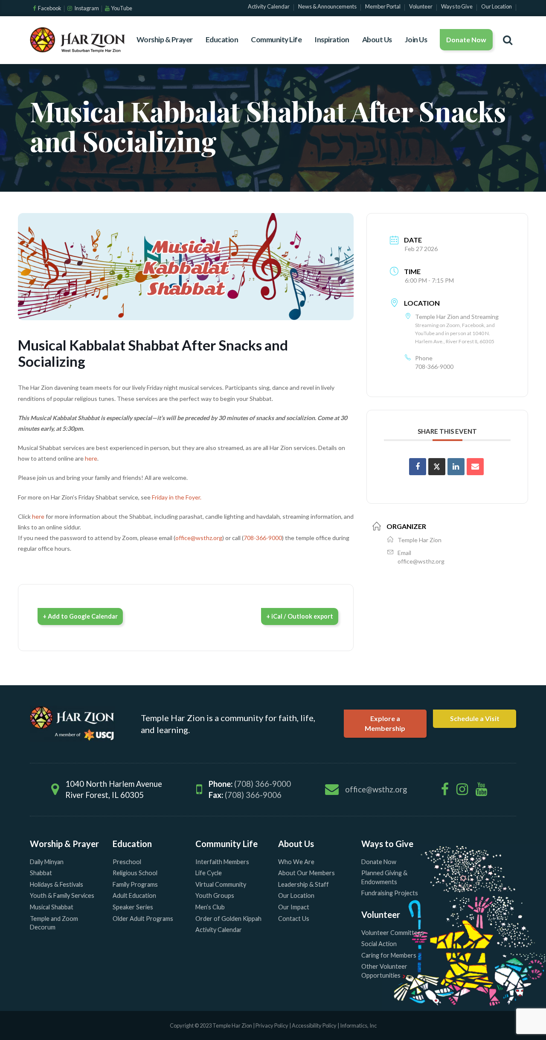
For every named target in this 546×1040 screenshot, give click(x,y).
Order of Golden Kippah (228, 918)
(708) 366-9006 (253, 795)
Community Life (276, 39)
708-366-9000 (263, 537)
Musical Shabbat (51, 907)
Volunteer (380, 914)
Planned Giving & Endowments (384, 877)
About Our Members (306, 872)
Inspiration (331, 39)
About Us (377, 39)
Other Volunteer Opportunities (384, 971)
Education (222, 39)
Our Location (296, 895)
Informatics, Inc (358, 1025)
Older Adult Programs (143, 918)
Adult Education (134, 895)
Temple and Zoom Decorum (54, 923)
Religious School (135, 872)
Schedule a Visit (475, 718)
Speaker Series (133, 907)
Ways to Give (387, 843)
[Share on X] (436, 466)
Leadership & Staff (303, 884)
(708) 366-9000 (262, 784)
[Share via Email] (475, 466)
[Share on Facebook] (417, 466)
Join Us (416, 39)
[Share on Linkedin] (456, 466)
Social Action (379, 943)
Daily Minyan (47, 861)
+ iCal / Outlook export (299, 616)
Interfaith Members (222, 861)
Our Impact (293, 907)
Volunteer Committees (392, 932)
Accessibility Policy (314, 1025)
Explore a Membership (385, 723)
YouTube (121, 8)
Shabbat (41, 872)
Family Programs (135, 884)
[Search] (507, 40)
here (91, 458)
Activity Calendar (218, 929)
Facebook (49, 8)
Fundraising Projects (389, 893)
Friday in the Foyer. (176, 497)
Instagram (86, 8)
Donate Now (466, 39)
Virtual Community (220, 884)
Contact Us (293, 918)
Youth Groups (214, 895)
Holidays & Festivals (56, 884)
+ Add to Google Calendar (80, 616)
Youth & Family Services (62, 895)
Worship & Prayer (164, 39)
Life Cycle (208, 872)
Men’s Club (210, 907)
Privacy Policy (272, 1025)
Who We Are (296, 861)
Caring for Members (388, 955)
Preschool (127, 861)
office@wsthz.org (198, 537)
